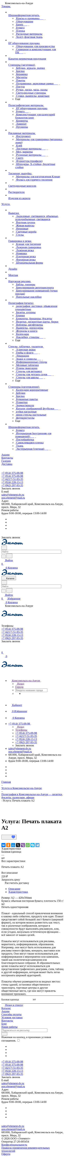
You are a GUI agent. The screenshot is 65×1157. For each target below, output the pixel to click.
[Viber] (23, 845)
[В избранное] (9, 837)
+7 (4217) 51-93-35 (12, 479)
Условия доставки (12, 1017)
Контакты (7, 1020)
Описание (14, 888)
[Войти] (3, 648)
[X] (18, 845)
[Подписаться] (4, 1034)
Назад (20, 683)
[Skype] (33, 845)
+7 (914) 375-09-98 (12, 472)
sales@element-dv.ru (12, 494)
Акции (5, 1011)
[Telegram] (37, 845)
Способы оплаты (11, 1014)
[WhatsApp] (28, 845)
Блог (4, 1023)
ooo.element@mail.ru (13, 497)
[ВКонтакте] (3, 845)
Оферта (5, 1154)
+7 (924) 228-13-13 (12, 482)
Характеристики (18, 891)
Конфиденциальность (14, 1144)
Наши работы (9, 1026)
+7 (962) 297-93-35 (12, 485)
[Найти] (9, 556)
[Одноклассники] (8, 845)
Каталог (6, 1008)
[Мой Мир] (13, 845)
